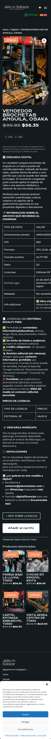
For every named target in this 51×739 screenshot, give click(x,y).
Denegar (26, 721)
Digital (14, 30)
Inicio (6, 30)
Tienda (6, 679)
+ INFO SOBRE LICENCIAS (21, 516)
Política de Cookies (12, 735)
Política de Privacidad (28, 735)
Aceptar (25, 714)
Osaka (34, 539)
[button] (47, 684)
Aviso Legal (42, 735)
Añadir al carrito (21, 528)
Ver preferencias (25, 729)
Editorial (25, 539)
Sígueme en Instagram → (16, 669)
